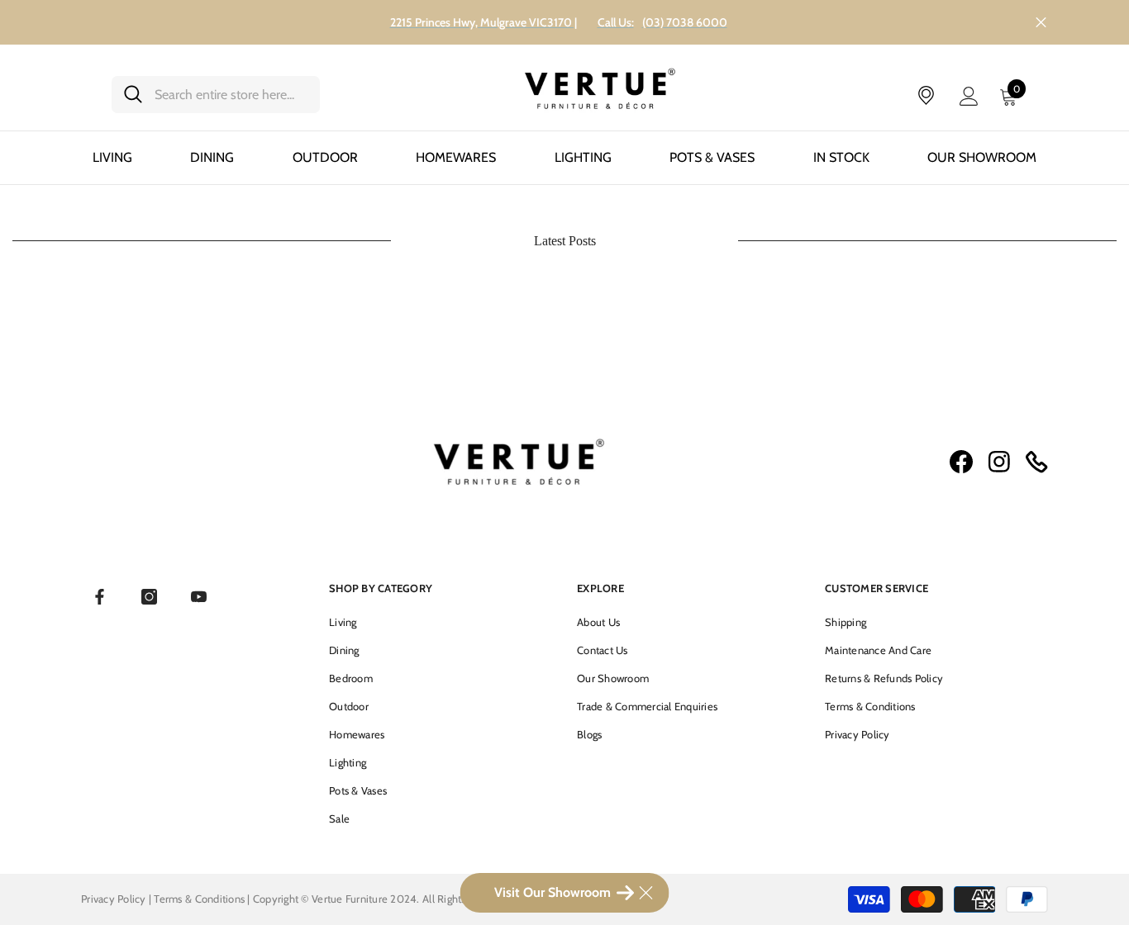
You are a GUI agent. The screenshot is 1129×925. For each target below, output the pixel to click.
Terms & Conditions (200, 898)
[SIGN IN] (969, 95)
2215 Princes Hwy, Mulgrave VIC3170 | (483, 22)
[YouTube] (198, 596)
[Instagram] (149, 596)
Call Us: (616, 22)
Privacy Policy (113, 898)
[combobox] (231, 94)
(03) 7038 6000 (684, 22)
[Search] (216, 94)
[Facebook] (99, 596)
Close (1041, 23)
